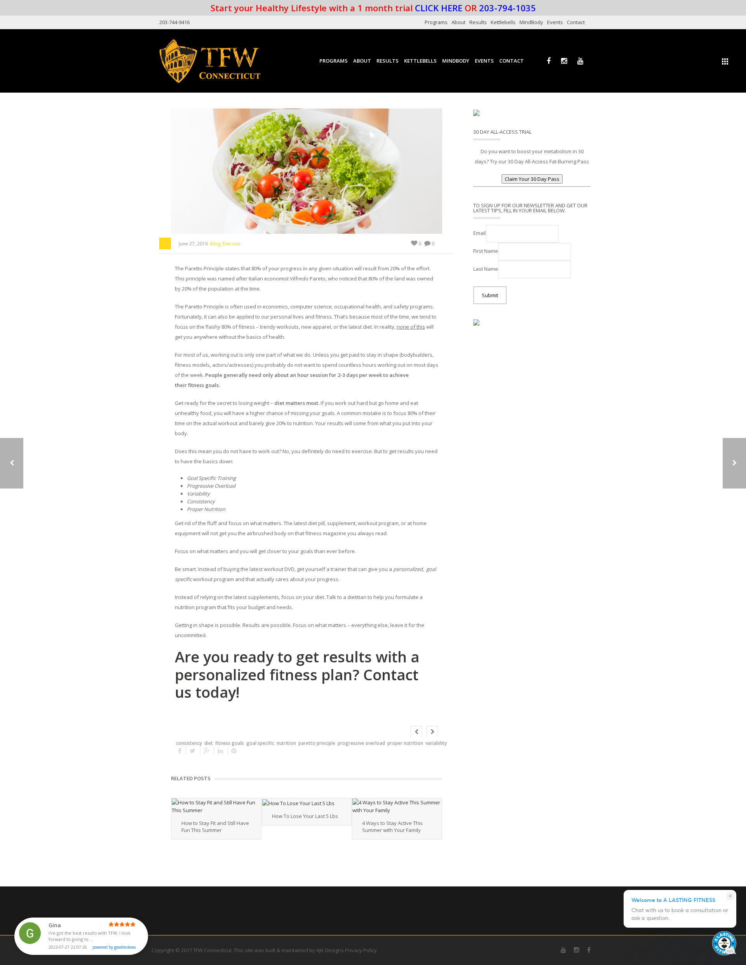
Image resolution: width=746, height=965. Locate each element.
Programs (436, 22)
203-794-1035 (507, 8)
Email (479, 232)
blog (215, 243)
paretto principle (316, 743)
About (458, 22)
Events (555, 22)
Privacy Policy (361, 950)
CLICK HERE (438, 8)
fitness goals (229, 743)
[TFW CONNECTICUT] (209, 60)
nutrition (286, 743)
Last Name (485, 268)
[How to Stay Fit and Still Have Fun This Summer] (216, 806)
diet (208, 743)
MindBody (531, 22)
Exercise (232, 243)
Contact (576, 22)
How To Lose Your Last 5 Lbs (305, 816)
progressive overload (361, 743)
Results (478, 22)
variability (436, 743)
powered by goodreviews (114, 947)
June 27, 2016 (193, 243)
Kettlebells (503, 22)
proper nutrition (405, 743)
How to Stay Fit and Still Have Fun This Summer (215, 827)
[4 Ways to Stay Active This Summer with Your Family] (396, 806)
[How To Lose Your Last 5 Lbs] (306, 803)
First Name (485, 250)
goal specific (260, 743)
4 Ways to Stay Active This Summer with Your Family (392, 827)
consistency (189, 743)
